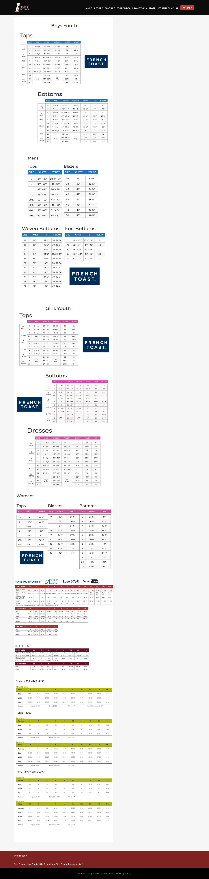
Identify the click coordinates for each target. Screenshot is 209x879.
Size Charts (19, 864)
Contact (110, 8)
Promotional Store (143, 8)
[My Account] (177, 8)
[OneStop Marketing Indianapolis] (25, 7)
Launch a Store (94, 8)
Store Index (123, 8)
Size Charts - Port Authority (68, 864)
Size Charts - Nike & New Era (40, 864)
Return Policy (165, 8)
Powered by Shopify (122, 873)
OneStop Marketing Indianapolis (99, 873)
